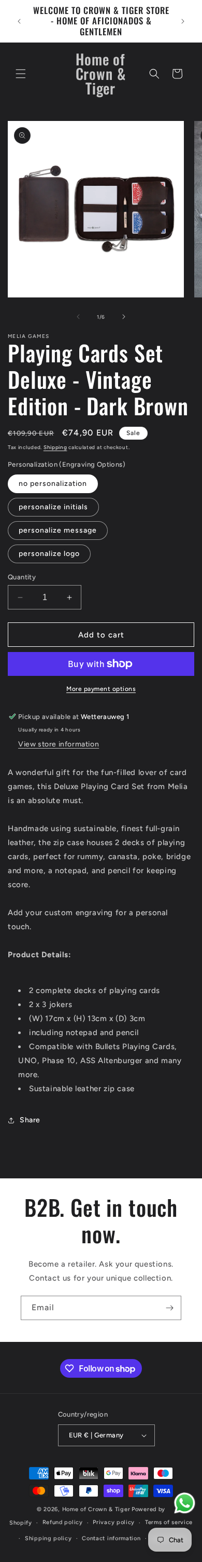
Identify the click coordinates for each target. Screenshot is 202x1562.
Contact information (111, 1538)
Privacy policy (114, 1522)
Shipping (55, 447)
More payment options (101, 688)
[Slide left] (78, 316)
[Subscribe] (169, 1308)
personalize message (58, 530)
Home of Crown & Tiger (96, 1509)
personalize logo (49, 553)
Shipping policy (48, 1538)
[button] (20, 73)
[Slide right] (123, 316)
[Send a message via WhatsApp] (184, 1503)
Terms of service (169, 1522)
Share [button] (30, 1120)
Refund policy (62, 1522)
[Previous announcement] (19, 21)
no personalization (53, 483)
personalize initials (53, 506)
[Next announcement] (182, 21)
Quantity (22, 577)
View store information (58, 744)
